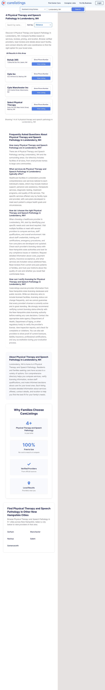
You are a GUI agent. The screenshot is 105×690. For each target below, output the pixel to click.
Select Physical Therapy (14, 103)
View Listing (41, 64)
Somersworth (13, 545)
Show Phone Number (41, 60)
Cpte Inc (11, 74)
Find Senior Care (54, 3)
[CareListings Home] (18, 3)
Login (99, 3)
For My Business (85, 3)
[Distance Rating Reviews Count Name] (43, 25)
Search (78, 9)
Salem (32, 539)
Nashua (10, 539)
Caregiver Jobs (70, 3)
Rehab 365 (12, 60)
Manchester (35, 532)
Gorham (10, 532)
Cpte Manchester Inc (17, 87)
